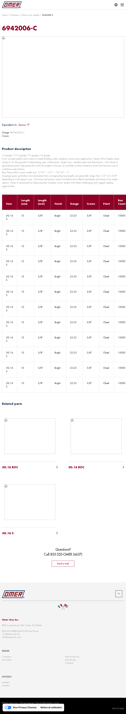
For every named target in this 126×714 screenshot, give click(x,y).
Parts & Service (72, 656)
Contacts (69, 663)
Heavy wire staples (31, 15)
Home (5, 15)
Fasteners (14, 15)
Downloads (70, 659)
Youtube (6, 685)
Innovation (7, 659)
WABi (121, 708)
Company (6, 656)
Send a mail (63, 563)
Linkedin (6, 682)
